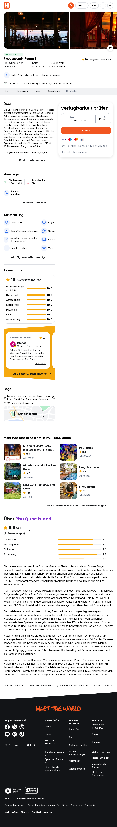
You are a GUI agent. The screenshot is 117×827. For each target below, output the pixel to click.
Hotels (48, 734)
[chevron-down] (30, 530)
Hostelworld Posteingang (98, 773)
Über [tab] (6, 91)
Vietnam (8, 66)
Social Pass (74, 729)
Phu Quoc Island (13, 62)
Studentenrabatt (77, 768)
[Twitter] (14, 726)
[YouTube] (7, 734)
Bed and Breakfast (13, 54)
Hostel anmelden (101, 757)
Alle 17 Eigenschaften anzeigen (42, 75)
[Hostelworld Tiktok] (22, 734)
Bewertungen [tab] (54, 91)
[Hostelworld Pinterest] (14, 734)
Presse (95, 734)
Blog (71, 737)
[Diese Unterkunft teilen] (110, 48)
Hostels (49, 726)
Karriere (96, 742)
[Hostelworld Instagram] (22, 726)
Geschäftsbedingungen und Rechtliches (48, 805)
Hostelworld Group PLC (98, 726)
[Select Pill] (71, 5)
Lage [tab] (37, 91)
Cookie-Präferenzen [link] (42, 812)
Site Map (25, 812)
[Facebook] (7, 726)
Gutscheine (76, 805)
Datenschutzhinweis (15, 805)
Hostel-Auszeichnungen (77, 753)
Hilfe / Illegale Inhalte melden (52, 769)
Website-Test (11, 812)
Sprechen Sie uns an (54, 761)
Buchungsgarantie (78, 745)
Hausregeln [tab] (22, 91)
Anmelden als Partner (99, 765)
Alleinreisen (74, 761)
